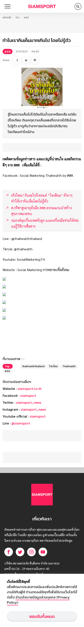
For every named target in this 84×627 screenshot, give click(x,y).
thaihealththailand (33, 366)
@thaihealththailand (26, 238)
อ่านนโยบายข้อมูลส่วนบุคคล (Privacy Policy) (38, 600)
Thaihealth (69, 366)
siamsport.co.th (29, 388)
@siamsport (20, 423)
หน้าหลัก (7, 17)
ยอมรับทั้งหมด (42, 616)
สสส (26, 17)
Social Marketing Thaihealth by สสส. (47, 175)
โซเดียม (53, 366)
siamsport (28, 395)
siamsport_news (28, 402)
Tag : (8, 366)
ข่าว (18, 17)
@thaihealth (23, 249)
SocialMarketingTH (31, 259)
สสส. (8, 371)
